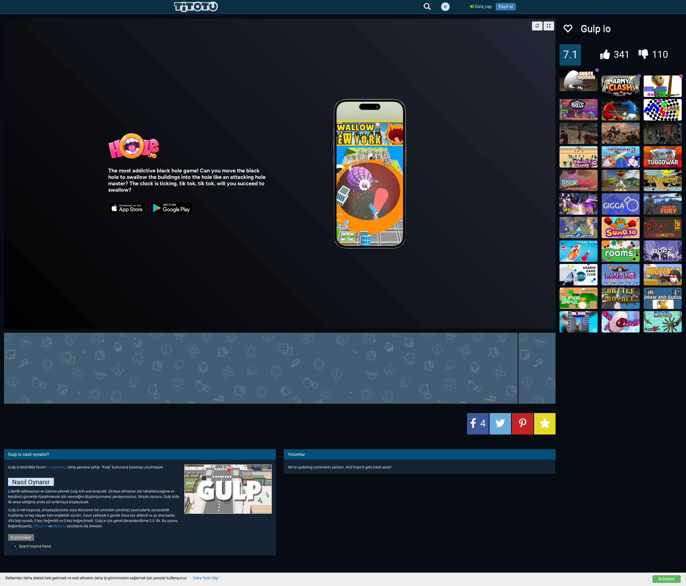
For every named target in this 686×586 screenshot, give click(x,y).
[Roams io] (621, 251)
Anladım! (666, 578)
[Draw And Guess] (663, 298)
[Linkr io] (663, 109)
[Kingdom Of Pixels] (579, 109)
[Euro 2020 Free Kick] (621, 109)
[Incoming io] (663, 180)
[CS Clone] (579, 133)
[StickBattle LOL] (579, 180)
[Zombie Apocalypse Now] (663, 133)
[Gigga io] (621, 204)
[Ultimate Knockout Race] (621, 321)
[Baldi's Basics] (663, 86)
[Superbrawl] (579, 298)
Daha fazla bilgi (205, 578)
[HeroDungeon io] (663, 227)
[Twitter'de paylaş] (500, 423)
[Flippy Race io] (579, 251)
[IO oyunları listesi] (196, 6)
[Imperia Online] (621, 133)
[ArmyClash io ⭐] (621, 86)
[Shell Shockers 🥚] (579, 80)
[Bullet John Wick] (579, 321)
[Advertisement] (280, 367)
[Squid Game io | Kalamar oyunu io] (579, 157)
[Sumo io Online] (621, 227)
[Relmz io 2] (621, 180)
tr (445, 7)
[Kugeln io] (663, 274)
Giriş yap (483, 6)
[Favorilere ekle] (568, 30)
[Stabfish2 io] (621, 157)
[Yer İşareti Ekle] (544, 423)
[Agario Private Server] (579, 274)
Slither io (40, 526)
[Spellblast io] (579, 227)
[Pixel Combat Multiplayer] (621, 298)
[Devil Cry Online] (579, 204)
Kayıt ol (506, 6)
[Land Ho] (621, 274)
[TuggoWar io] (663, 157)
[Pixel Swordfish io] (663, 321)
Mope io (59, 526)
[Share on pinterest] (522, 423)
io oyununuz (56, 467)
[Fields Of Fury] (663, 204)
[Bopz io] (663, 251)
